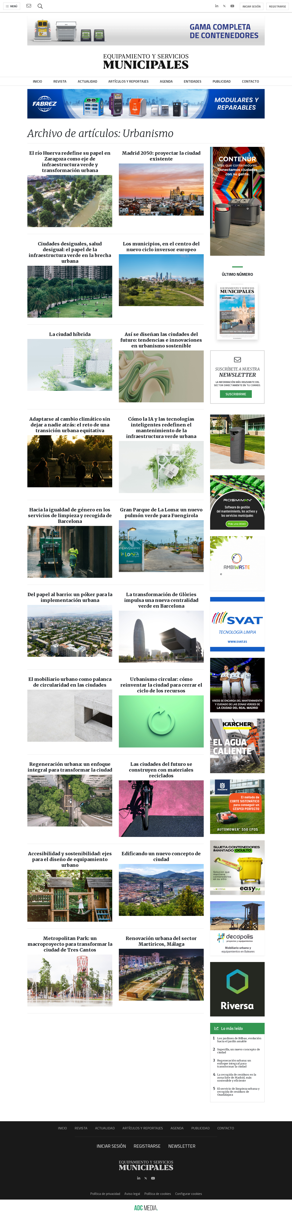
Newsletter (181, 1146)
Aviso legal (132, 1193)
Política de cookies (157, 1193)
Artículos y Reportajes (142, 1128)
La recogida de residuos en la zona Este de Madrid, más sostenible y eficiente (236, 1077)
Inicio (62, 1128)
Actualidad (105, 1128)
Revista (81, 1128)
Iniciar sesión (252, 6)
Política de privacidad (105, 1193)
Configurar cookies (188, 1193)
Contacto (225, 1128)
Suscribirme (236, 394)
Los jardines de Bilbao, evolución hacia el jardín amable (239, 1039)
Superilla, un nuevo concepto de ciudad (238, 1051)
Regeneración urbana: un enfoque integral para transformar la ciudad (234, 1063)
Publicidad (200, 1128)
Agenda (177, 1128)
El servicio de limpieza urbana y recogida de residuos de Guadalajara (238, 1091)
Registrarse (277, 6)
